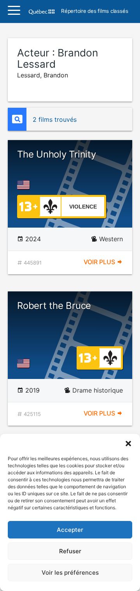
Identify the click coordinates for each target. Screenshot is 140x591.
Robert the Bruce (54, 305)
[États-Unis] (25, 185)
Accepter (70, 529)
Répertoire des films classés (94, 11)
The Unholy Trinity (56, 154)
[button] (128, 443)
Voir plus (100, 262)
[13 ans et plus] (28, 206)
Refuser (70, 551)
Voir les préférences (70, 572)
